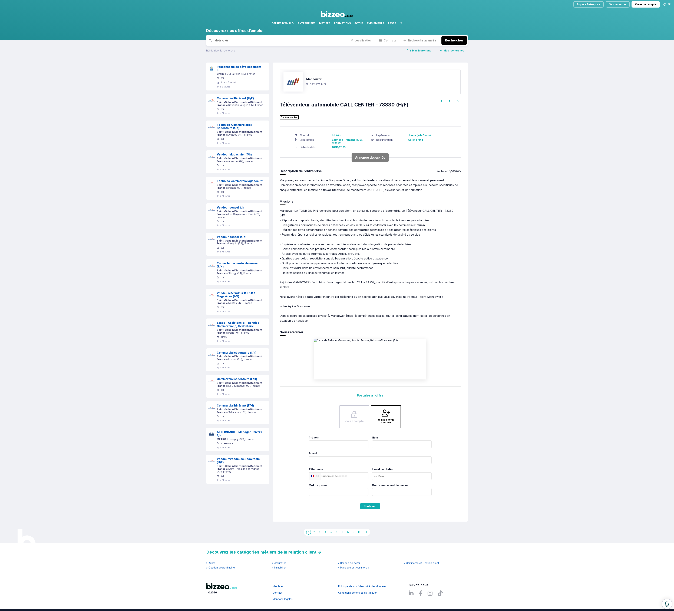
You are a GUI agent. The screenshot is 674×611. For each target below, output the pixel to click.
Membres (278, 586)
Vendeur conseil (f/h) (231, 236)
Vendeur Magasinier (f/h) (234, 154)
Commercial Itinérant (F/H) (235, 405)
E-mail (313, 453)
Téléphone (316, 469)
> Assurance (279, 563)
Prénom (314, 437)
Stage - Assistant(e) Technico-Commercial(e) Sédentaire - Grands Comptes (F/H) (238, 324)
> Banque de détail (349, 563)
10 (359, 532)
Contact (277, 592)
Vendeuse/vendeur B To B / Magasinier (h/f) (236, 294)
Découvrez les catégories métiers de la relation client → (264, 552)
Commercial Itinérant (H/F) (235, 98)
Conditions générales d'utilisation (357, 592)
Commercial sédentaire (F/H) (237, 379)
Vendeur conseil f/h (230, 207)
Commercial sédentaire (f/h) (236, 352)
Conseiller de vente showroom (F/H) (238, 265)
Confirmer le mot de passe (390, 485)
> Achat (210, 563)
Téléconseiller (289, 117)
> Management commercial (353, 567)
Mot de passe (318, 485)
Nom (375, 437)
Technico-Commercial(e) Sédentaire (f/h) (234, 126)
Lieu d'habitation (383, 469)
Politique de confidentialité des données (362, 586)
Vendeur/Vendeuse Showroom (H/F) (238, 460)
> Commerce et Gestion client (421, 563)
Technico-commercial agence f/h (240, 181)
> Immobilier (279, 567)
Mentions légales (283, 598)
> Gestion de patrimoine (220, 567)
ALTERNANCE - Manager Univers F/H (239, 433)
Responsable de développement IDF (239, 68)
